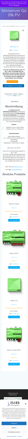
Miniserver (12, 26)
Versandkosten (15, 50)
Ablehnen (14, 427)
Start (4, 26)
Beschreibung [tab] (14, 101)
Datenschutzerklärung (11, 436)
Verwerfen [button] (16, 5)
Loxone (7, 26)
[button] (25, 404)
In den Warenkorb (12, 81)
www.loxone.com (17, 166)
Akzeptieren (14, 423)
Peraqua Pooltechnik (17, 211)
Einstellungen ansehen (14, 432)
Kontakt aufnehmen (17, 169)
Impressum (19, 436)
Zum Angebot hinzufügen (13, 86)
